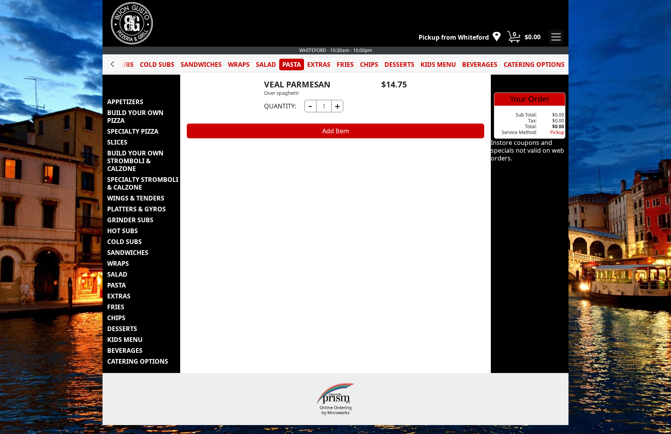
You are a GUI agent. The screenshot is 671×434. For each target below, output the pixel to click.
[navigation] (460, 37)
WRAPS (239, 64)
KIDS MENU (438, 64)
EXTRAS (318, 64)
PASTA (291, 64)
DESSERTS (399, 64)
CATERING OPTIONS (534, 64)
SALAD (266, 64)
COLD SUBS (157, 64)
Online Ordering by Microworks (336, 410)
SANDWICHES (201, 64)
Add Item (335, 131)
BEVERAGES (479, 64)
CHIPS (369, 64)
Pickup (557, 132)
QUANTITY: (280, 106)
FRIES (345, 64)
